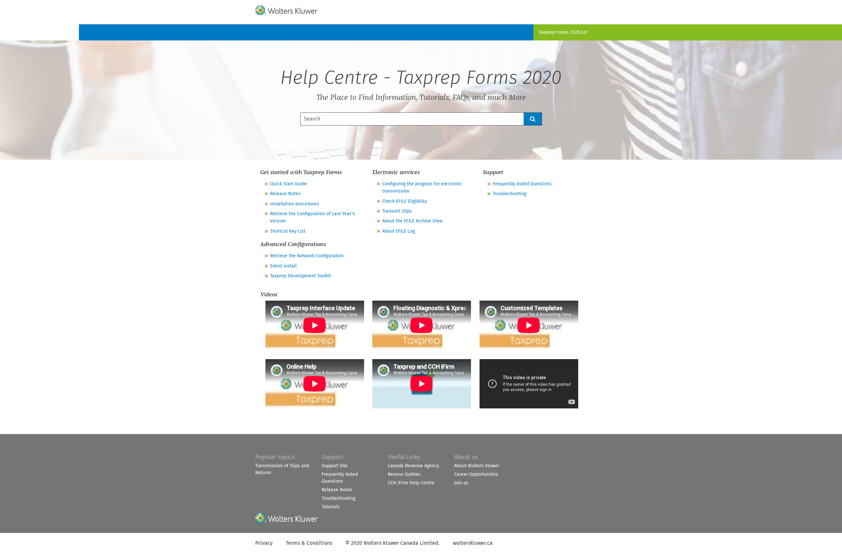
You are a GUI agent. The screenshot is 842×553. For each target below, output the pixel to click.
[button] (533, 119)
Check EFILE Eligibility (404, 201)
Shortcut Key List (288, 231)
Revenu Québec (404, 474)
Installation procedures (294, 204)
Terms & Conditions (309, 543)
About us (466, 457)
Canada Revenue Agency (413, 466)
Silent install (283, 266)
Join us (461, 483)
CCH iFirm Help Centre (411, 483)
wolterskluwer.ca (473, 543)
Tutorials (331, 507)
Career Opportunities (476, 474)
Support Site (335, 466)
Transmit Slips (397, 211)
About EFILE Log (398, 231)
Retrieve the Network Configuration (307, 256)
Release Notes (285, 193)
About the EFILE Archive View (412, 221)
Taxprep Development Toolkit (300, 276)
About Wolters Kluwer (476, 466)
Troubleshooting (509, 193)
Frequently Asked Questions (522, 184)
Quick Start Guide (288, 184)
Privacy (264, 543)
